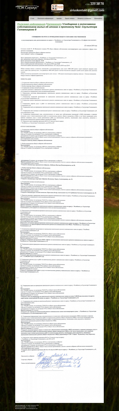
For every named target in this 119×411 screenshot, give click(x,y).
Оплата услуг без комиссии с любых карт (57, 11)
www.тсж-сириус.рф (20, 405)
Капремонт (54, 24)
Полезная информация (31, 24)
